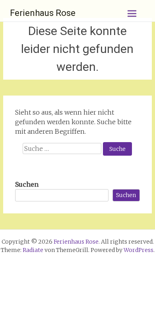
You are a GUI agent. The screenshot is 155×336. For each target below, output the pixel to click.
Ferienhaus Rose (43, 13)
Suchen (27, 184)
